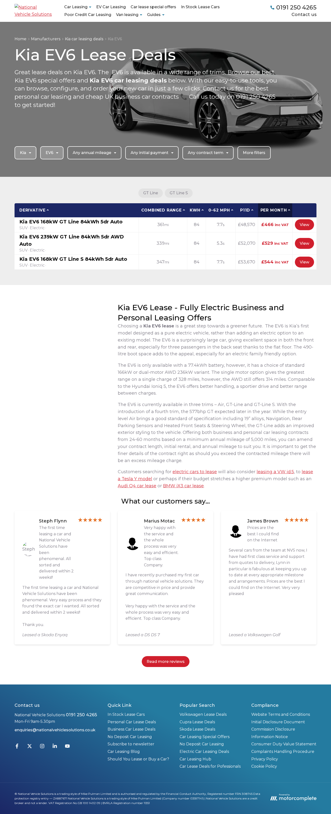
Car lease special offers (153, 7)
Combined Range (161, 210)
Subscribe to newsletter (131, 744)
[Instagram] (42, 747)
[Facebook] (17, 747)
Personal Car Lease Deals (132, 722)
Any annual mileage (92, 152)
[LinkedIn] (54, 747)
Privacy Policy (264, 759)
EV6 (49, 152)
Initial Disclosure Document (278, 722)
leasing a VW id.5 (275, 471)
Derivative (32, 210)
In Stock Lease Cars (200, 7)
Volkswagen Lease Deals (203, 714)
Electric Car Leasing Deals (204, 751)
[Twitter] (29, 747)
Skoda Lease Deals (197, 729)
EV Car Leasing (111, 7)
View (304, 224)
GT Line (150, 193)
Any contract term (205, 152)
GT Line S (179, 193)
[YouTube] (67, 747)
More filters (254, 152)
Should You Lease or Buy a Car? (138, 759)
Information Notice (269, 736)
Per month (273, 210)
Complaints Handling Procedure (282, 751)
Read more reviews (166, 661)
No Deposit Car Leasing (130, 736)
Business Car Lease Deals (131, 729)
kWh (195, 210)
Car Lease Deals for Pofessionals (210, 766)
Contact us (304, 14)
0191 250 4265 (81, 714)
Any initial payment (149, 152)
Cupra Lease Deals (197, 722)
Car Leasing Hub (195, 759)
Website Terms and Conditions (280, 714)
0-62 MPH (219, 210)
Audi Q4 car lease (137, 485)
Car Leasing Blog (124, 751)
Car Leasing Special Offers (204, 736)
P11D (245, 210)
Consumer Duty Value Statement (283, 744)
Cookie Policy (264, 766)
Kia (23, 152)
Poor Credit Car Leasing (87, 14)
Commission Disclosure (273, 729)
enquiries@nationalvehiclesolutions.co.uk (55, 730)
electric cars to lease (195, 471)
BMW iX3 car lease (183, 485)
